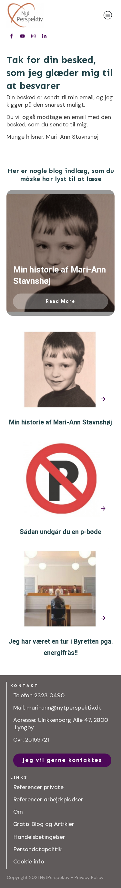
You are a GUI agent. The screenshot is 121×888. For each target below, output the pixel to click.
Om (18, 811)
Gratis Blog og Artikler (43, 824)
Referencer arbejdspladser (48, 799)
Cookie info (28, 861)
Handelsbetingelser (39, 836)
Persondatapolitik (37, 849)
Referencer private (38, 787)
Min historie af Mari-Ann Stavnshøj (60, 422)
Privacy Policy (89, 877)
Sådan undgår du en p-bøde (60, 532)
